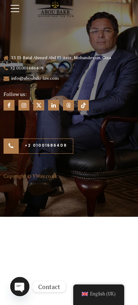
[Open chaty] (19, 286)
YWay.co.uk (45, 176)
